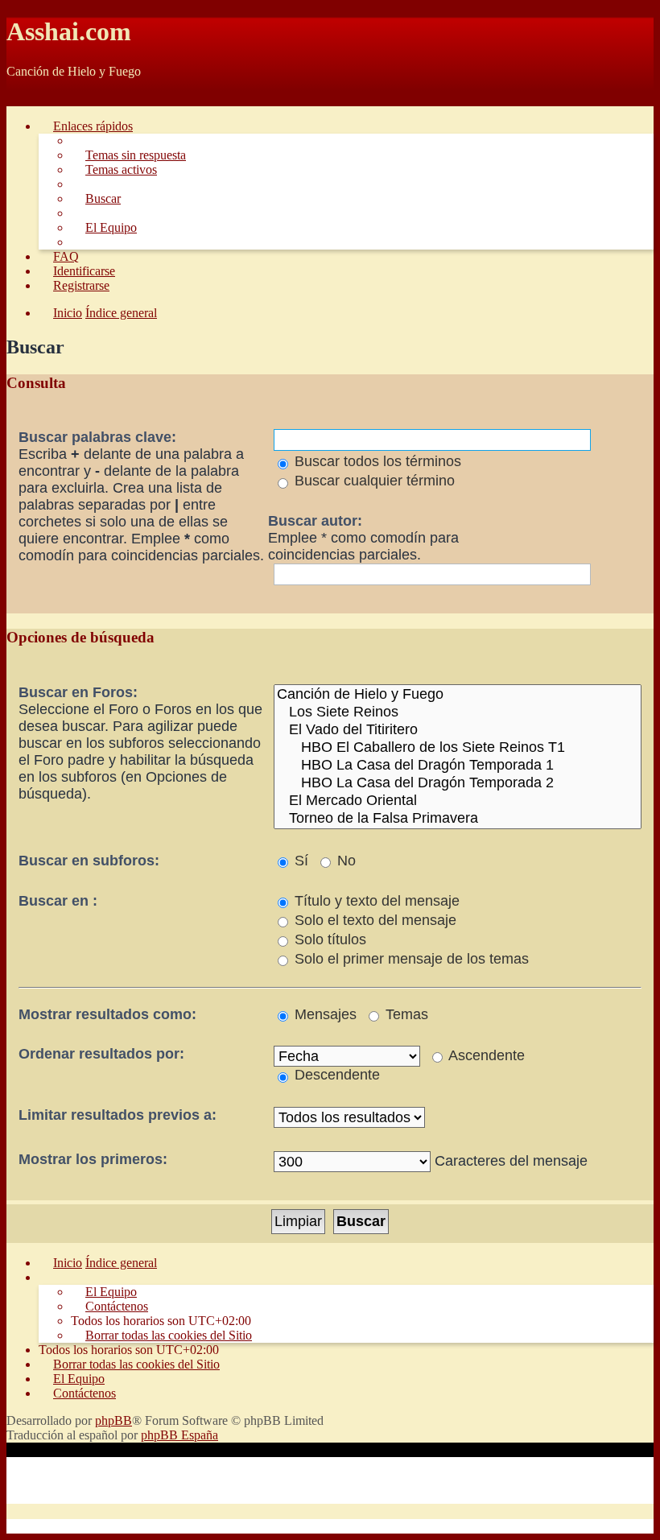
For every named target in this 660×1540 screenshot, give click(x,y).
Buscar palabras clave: (97, 437)
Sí (299, 861)
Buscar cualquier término (373, 481)
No (344, 861)
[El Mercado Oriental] (457, 801)
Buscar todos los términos (376, 461)
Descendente (335, 1075)
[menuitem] (128, 155)
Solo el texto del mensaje (373, 920)
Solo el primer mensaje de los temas (410, 959)
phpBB (113, 1420)
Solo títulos (328, 939)
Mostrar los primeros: (93, 1159)
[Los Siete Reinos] (457, 712)
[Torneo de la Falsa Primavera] (457, 819)
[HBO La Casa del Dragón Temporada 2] (457, 783)
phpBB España (179, 1435)
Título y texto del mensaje (375, 901)
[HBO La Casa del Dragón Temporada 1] (457, 765)
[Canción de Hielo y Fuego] (457, 695)
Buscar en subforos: (89, 861)
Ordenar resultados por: (101, 1054)
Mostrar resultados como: (107, 1014)
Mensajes (324, 1014)
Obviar (24, 98)
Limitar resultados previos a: (118, 1115)
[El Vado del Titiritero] (457, 730)
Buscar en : (58, 901)
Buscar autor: (315, 521)
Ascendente (485, 1055)
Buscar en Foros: (78, 692)
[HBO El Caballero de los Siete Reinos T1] (457, 748)
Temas (405, 1014)
